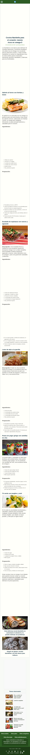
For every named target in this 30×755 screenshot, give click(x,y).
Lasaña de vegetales (18, 700)
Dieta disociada (8, 737)
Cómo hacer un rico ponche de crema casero (18, 713)
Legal (8, 752)
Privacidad (16, 752)
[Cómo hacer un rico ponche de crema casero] (10, 714)
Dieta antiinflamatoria (20, 737)
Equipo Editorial (21, 44)
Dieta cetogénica (24, 733)
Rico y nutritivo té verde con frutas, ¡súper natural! (18, 696)
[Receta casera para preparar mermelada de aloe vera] (10, 720)
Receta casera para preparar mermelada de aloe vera (19, 720)
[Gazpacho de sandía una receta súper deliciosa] (10, 726)
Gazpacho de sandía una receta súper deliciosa (18, 726)
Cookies (11, 752)
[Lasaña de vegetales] (10, 702)
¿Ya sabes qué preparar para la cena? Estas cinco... (19, 708)
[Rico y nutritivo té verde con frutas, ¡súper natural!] (10, 696)
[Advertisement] (15, 20)
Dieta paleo (14, 733)
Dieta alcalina (5, 733)
